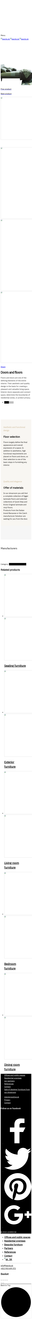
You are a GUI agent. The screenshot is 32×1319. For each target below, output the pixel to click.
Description (9, 402)
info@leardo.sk (7, 1265)
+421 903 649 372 (8, 1268)
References (9, 1084)
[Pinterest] (17, 1199)
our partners (9, 1081)
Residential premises (17, 564)
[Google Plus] (17, 1227)
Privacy (7, 1100)
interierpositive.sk (11, 1097)
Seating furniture (15, 665)
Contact (7, 1086)
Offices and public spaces (14, 1075)
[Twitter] (17, 1171)
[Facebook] (17, 1144)
